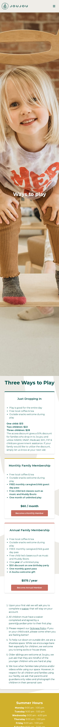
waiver (25, 608)
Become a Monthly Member (29, 513)
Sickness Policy (38, 628)
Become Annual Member (29, 587)
